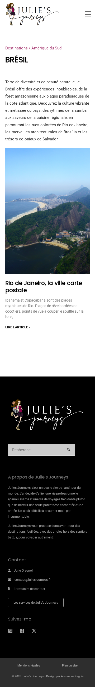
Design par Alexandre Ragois (65, 676)
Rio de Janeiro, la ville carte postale (43, 286)
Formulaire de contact (29, 589)
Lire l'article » (17, 327)
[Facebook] (22, 630)
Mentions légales (28, 665)
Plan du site (70, 665)
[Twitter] (34, 630)
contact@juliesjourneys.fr (33, 580)
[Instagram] (10, 630)
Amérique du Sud (46, 48)
